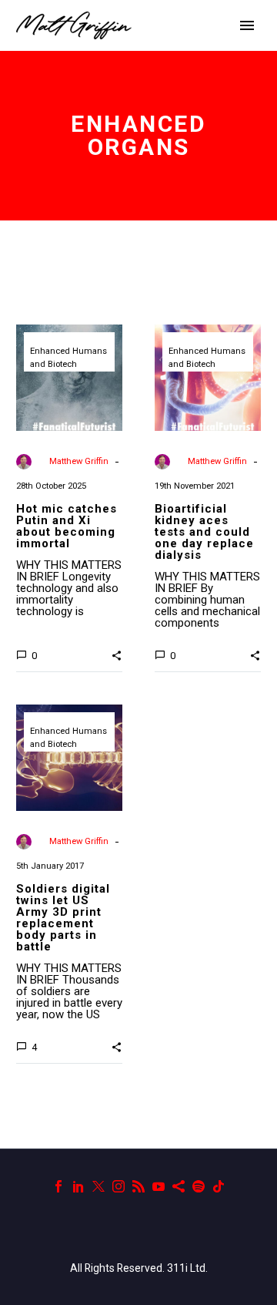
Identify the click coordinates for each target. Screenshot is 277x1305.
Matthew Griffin (78, 461)
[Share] (178, 1186)
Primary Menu (247, 25)
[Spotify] (198, 1186)
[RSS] (138, 1186)
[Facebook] (58, 1186)
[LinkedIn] (78, 1186)
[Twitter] (98, 1186)
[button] (116, 654)
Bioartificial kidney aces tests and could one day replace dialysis (204, 532)
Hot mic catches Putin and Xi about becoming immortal (66, 526)
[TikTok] (218, 1186)
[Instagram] (118, 1186)
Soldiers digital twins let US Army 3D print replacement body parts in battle (63, 918)
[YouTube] (158, 1186)
